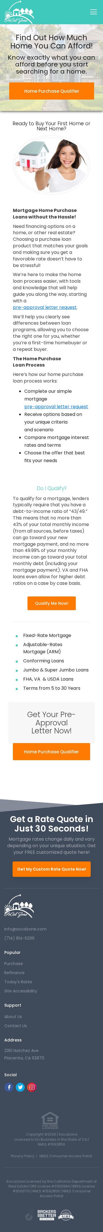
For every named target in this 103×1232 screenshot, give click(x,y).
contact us (15, 1026)
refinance (14, 973)
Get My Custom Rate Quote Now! (51, 869)
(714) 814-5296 (19, 938)
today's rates (18, 982)
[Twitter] (20, 1090)
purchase (13, 963)
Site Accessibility (20, 991)
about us (13, 1016)
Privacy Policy (22, 1156)
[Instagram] (32, 1090)
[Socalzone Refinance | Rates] (19, 906)
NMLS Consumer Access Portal (65, 1156)
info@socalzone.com (25, 929)
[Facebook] (8, 1090)
